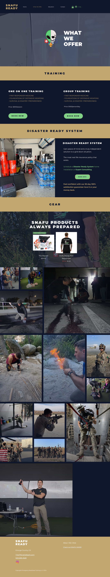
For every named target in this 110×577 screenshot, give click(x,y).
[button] (73, 7)
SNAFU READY (12, 7)
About (65, 543)
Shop (74, 543)
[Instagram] (17, 562)
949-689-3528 (21, 558)
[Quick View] (66, 242)
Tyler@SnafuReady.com (25, 555)
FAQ (70, 543)
